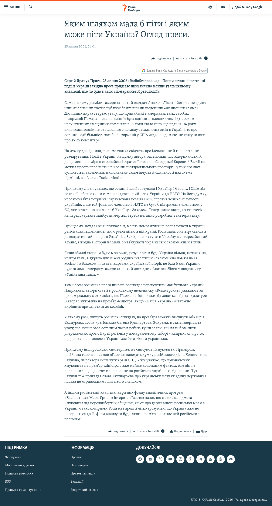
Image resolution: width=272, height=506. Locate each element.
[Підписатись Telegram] (200, 459)
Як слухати (13, 457)
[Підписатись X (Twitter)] (160, 459)
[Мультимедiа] (223, 7)
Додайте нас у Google (247, 7)
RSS (8, 482)
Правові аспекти (83, 474)
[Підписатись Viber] (190, 459)
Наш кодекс (80, 465)
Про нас (76, 457)
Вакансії (77, 482)
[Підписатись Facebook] (140, 459)
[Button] (161, 58)
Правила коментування (23, 490)
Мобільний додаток (20, 465)
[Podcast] (221, 459)
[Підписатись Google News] (150, 459)
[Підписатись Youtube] (170, 459)
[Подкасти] (210, 7)
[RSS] (211, 459)
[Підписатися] (231, 459)
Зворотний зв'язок (84, 490)
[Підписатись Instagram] (180, 459)
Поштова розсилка (19, 474)
